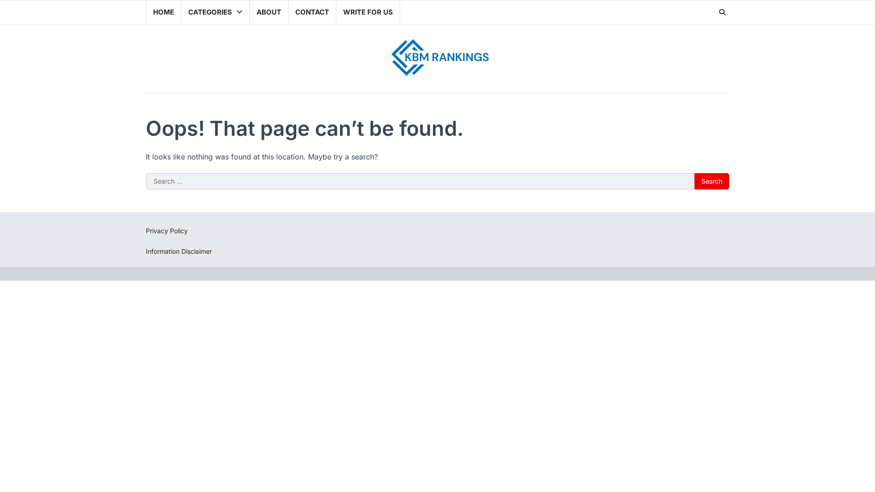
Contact (312, 12)
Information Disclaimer (179, 251)
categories (210, 12)
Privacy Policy (167, 231)
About (269, 12)
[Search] (722, 12)
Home (163, 12)
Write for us (368, 12)
